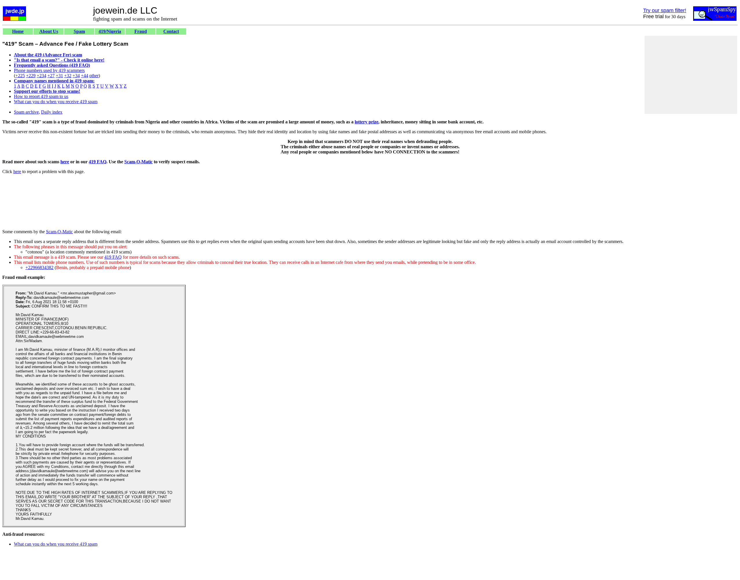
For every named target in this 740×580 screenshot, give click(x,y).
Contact (171, 31)
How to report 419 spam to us (41, 96)
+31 (59, 75)
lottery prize (366, 121)
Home (18, 31)
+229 (31, 75)
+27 (51, 75)
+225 (20, 75)
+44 (84, 75)
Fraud (140, 31)
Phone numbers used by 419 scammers (49, 70)
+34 (76, 75)
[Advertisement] (691, 75)
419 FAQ (97, 161)
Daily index (51, 112)
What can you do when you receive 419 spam (55, 101)
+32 (67, 75)
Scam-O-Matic (138, 161)
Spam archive (26, 112)
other (94, 75)
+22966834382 (39, 267)
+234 (41, 75)
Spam (79, 31)
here (64, 161)
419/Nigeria (110, 31)
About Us (48, 31)
